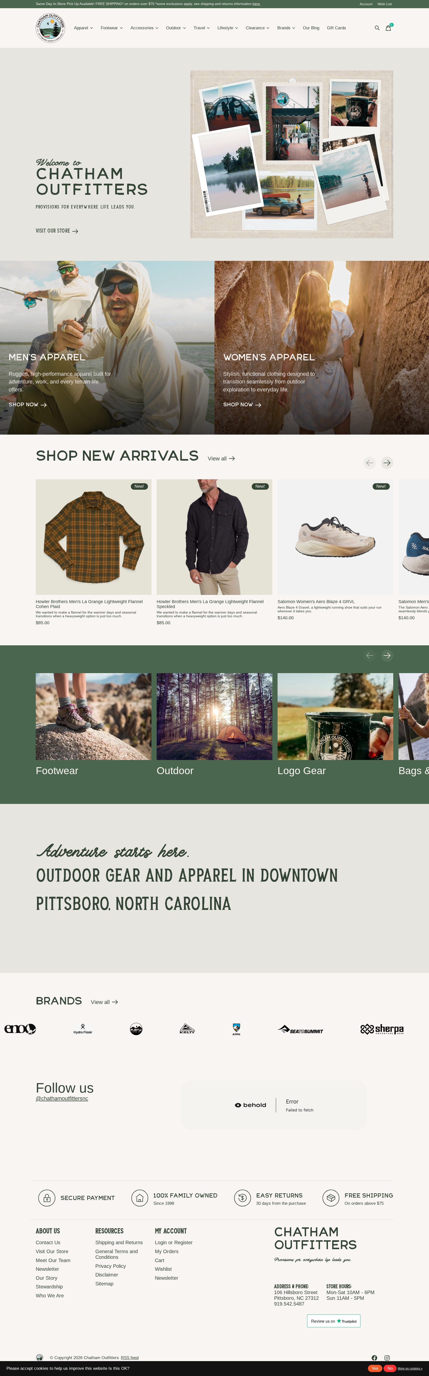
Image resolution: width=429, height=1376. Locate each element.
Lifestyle (225, 28)
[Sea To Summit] (191, 1029)
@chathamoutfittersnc (62, 1098)
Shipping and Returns (119, 1242)
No (390, 1368)
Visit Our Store (52, 1251)
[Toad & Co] (411, 1029)
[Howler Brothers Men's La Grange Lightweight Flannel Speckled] (214, 537)
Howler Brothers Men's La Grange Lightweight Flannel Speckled (210, 604)
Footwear (109, 28)
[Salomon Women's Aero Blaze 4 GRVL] (335, 537)
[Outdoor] (214, 716)
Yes (375, 1368)
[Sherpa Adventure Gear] (273, 1029)
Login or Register (174, 1242)
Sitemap (104, 1283)
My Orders (167, 1251)
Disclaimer (106, 1274)
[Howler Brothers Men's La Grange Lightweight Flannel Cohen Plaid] (93, 537)
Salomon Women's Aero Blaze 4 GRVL (316, 601)
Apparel (81, 28)
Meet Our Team (53, 1260)
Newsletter (47, 1269)
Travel (199, 28)
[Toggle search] (377, 28)
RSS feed (130, 1357)
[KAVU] (26, 1029)
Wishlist (163, 1269)
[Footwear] (93, 716)
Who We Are (50, 1295)
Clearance (255, 28)
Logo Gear (302, 770)
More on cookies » (410, 1368)
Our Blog (311, 28)
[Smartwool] (348, 1029)
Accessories (142, 28)
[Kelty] (78, 1029)
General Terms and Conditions (116, 1254)
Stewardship (49, 1286)
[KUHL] (127, 1029)
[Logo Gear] (335, 716)
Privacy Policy (110, 1266)
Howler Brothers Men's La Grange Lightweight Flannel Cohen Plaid (89, 604)
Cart (159, 1260)
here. (256, 4)
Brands (283, 28)
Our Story (46, 1278)
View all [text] (221, 459)
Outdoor (173, 28)
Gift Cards (336, 28)
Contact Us (48, 1242)
